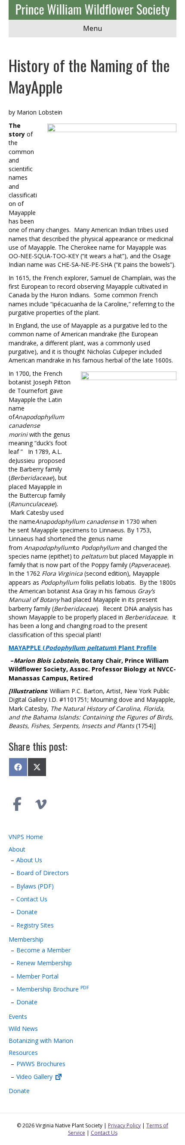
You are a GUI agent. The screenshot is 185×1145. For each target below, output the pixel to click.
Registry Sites (35, 925)
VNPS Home (26, 837)
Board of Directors (42, 873)
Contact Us (31, 899)
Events (18, 1016)
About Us (29, 860)
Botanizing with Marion (41, 1040)
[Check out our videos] (41, 804)
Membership (26, 939)
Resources (23, 1052)
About (17, 849)
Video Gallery (35, 1076)
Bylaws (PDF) (35, 886)
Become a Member (43, 950)
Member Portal (37, 976)
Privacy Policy (124, 1125)
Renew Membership (44, 963)
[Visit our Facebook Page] (17, 804)
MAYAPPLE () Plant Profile (83, 647)
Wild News (23, 1028)
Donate (26, 912)
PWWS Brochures (40, 1064)
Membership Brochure (52, 989)
